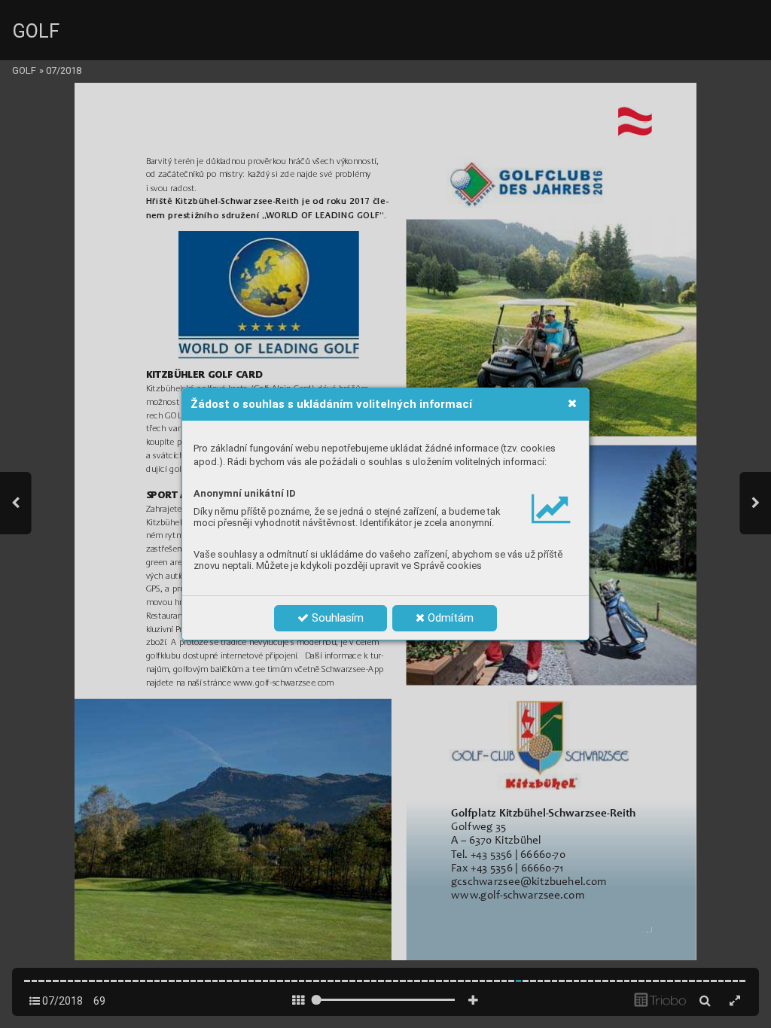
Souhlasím (336, 618)
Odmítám (449, 618)
